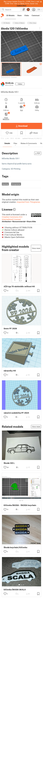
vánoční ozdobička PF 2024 (16, 413)
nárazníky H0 (10, 371)
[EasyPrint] (23, 9)
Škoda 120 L (9, 463)
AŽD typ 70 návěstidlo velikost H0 (19, 286)
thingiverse (16, 184)
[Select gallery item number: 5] (25, 542)
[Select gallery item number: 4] (23, 542)
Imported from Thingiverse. (28, 202)
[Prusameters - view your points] (28, 9)
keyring (5, 184)
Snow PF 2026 (10, 328)
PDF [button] (38, 153)
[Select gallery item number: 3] (21, 542)
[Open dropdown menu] (39, 28)
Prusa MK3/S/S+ (6, 118)
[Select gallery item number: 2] (22, 500)
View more (36, 248)
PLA (21, 110)
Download (22, 126)
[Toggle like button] (5, 290)
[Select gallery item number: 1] (20, 500)
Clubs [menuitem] (26, 15)
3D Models (6, 23)
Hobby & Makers (20, 23)
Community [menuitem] (36, 15)
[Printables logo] (2, 15)
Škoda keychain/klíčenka (15, 547)
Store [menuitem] (19, 15)
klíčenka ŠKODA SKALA (15, 589)
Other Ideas (32, 23)
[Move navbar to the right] (40, 15)
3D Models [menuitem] (10, 15)
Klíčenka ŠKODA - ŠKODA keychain (20, 505)
